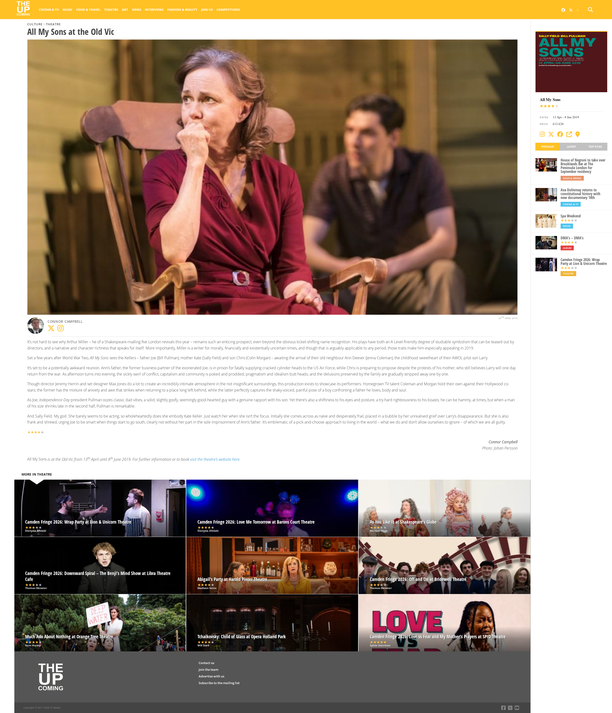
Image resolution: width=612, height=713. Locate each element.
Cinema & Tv (49, 9)
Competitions (228, 9)
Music (67, 9)
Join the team (208, 669)
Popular (547, 146)
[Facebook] (560, 134)
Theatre (111, 9)
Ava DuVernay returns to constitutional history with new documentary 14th (580, 193)
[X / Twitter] (551, 134)
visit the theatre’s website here (215, 459)
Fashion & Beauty (182, 9)
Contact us (206, 663)
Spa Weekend (571, 216)
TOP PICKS (595, 146)
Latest (571, 146)
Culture (35, 24)
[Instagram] (542, 134)
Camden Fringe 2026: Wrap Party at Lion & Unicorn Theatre (584, 261)
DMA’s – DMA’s (572, 238)
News (136, 9)
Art (125, 9)
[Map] (577, 134)
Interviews (154, 9)
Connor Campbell (65, 321)
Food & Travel (88, 9)
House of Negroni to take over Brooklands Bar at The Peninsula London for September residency (583, 165)
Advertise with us (211, 676)
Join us (207, 9)
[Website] (569, 134)
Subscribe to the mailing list (219, 683)
